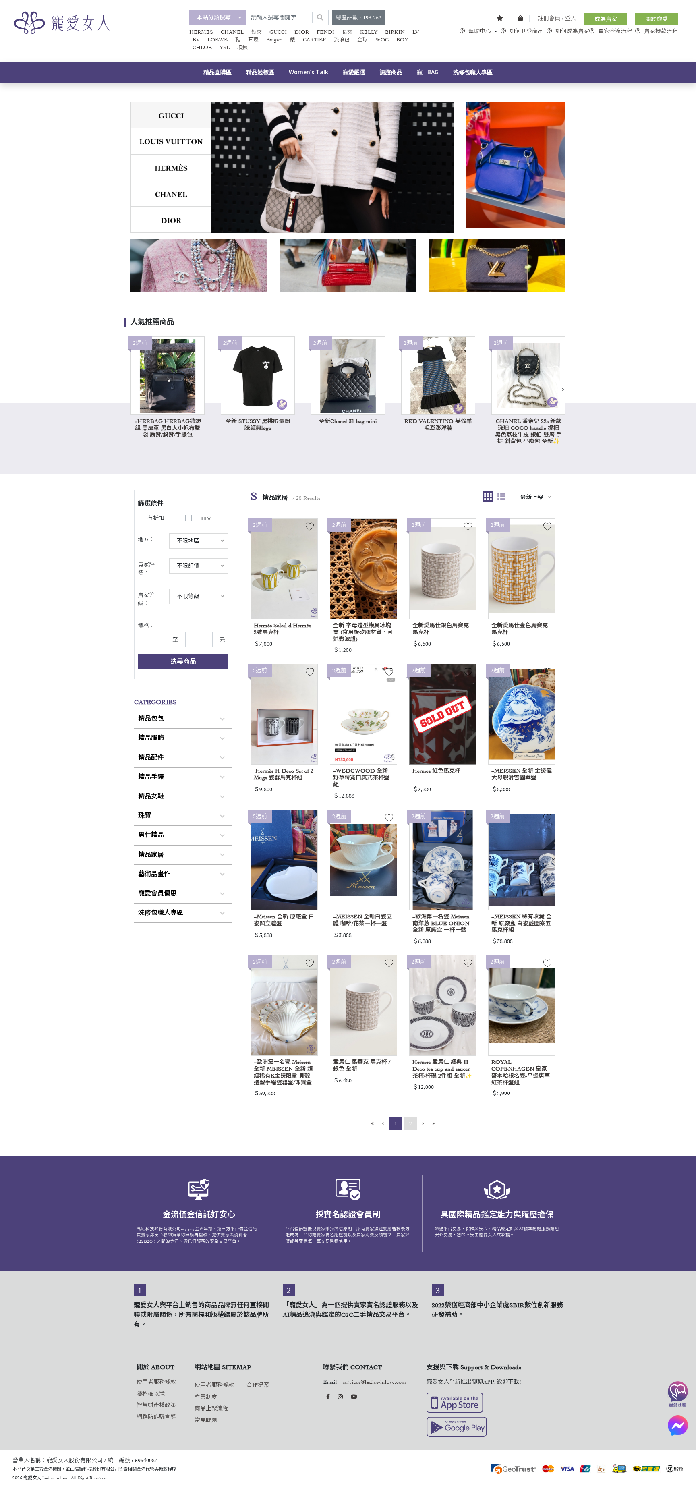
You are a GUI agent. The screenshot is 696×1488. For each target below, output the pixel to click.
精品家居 (151, 854)
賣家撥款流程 (661, 31)
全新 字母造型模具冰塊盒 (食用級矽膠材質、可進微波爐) (363, 632)
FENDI (325, 32)
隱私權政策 (151, 1393)
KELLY (368, 32)
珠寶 (144, 815)
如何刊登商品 (526, 31)
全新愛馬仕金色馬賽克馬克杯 (519, 629)
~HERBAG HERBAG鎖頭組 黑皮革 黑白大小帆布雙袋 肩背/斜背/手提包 (168, 428)
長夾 (347, 32)
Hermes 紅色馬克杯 (436, 770)
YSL (225, 47)
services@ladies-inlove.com (374, 1381)
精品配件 (151, 757)
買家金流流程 (615, 31)
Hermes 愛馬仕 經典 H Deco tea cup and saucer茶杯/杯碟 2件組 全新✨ (442, 1069)
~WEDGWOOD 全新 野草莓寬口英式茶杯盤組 (361, 777)
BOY (402, 40)
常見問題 (206, 1420)
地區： (146, 539)
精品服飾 (151, 738)
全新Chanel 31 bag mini (348, 421)
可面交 (203, 518)
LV (415, 32)
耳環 (253, 40)
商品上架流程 (211, 1408)
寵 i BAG (428, 72)
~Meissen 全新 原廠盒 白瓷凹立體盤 (284, 920)
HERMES (201, 32)
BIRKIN (395, 32)
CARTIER (314, 40)
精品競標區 (260, 72)
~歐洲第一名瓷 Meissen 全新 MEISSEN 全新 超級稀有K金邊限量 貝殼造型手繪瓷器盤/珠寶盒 (283, 1072)
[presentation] (562, 388)
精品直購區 (217, 72)
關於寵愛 (656, 19)
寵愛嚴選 (354, 72)
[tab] (171, 115)
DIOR (301, 32)
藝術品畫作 (154, 874)
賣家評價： (146, 568)
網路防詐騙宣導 (156, 1416)
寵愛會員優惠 (157, 893)
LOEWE (217, 40)
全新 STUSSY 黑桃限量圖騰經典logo (258, 424)
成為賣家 (605, 19)
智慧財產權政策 (156, 1405)
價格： (146, 625)
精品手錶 (151, 777)
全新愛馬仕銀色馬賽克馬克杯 (440, 629)
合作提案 (257, 1385)
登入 (570, 18)
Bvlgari (274, 40)
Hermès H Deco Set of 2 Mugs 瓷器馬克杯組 (283, 774)
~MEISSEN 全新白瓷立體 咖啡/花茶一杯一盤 (362, 920)
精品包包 (151, 718)
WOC (382, 40)
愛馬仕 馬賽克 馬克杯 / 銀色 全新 (361, 1065)
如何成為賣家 (572, 31)
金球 (362, 40)
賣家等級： (146, 599)
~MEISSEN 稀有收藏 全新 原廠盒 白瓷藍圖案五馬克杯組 (521, 923)
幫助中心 (479, 31)
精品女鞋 (151, 796)
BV (196, 40)
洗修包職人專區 (473, 72)
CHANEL (232, 32)
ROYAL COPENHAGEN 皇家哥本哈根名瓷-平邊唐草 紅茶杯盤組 (520, 1072)
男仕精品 (151, 835)
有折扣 (155, 518)
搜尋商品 (183, 661)
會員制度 (206, 1396)
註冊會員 (549, 18)
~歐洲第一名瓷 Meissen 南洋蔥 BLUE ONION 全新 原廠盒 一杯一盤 (441, 923)
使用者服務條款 (156, 1381)
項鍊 (242, 47)
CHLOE (202, 47)
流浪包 (342, 40)
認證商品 (391, 72)
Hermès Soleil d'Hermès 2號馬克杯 (282, 629)
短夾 (256, 32)
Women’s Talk (308, 72)
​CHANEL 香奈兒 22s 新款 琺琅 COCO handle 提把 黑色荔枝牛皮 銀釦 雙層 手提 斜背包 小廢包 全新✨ (528, 431)
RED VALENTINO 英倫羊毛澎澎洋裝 (438, 424)
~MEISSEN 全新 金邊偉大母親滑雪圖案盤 (521, 774)
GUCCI (278, 32)
